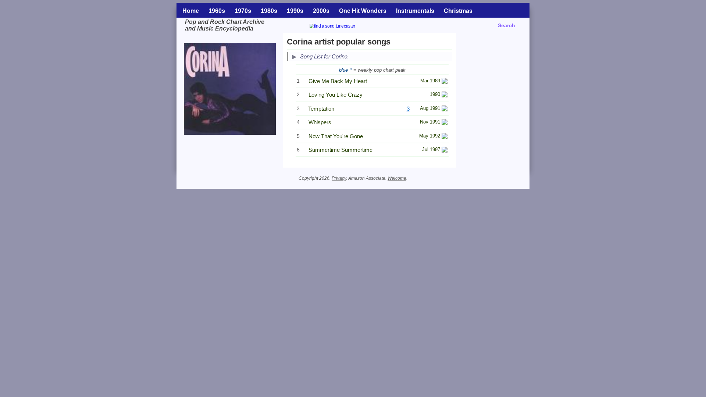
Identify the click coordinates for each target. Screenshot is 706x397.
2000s (321, 11)
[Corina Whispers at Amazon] (445, 123)
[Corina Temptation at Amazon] (445, 109)
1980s (269, 11)
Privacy (339, 178)
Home (190, 11)
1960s (216, 11)
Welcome (397, 178)
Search (506, 25)
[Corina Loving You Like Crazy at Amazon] (445, 95)
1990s (295, 11)
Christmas (458, 11)
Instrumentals (415, 11)
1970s (243, 11)
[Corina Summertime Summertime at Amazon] (445, 150)
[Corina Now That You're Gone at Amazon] (445, 137)
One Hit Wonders (362, 11)
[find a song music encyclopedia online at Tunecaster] (341, 27)
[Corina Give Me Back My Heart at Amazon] (445, 82)
